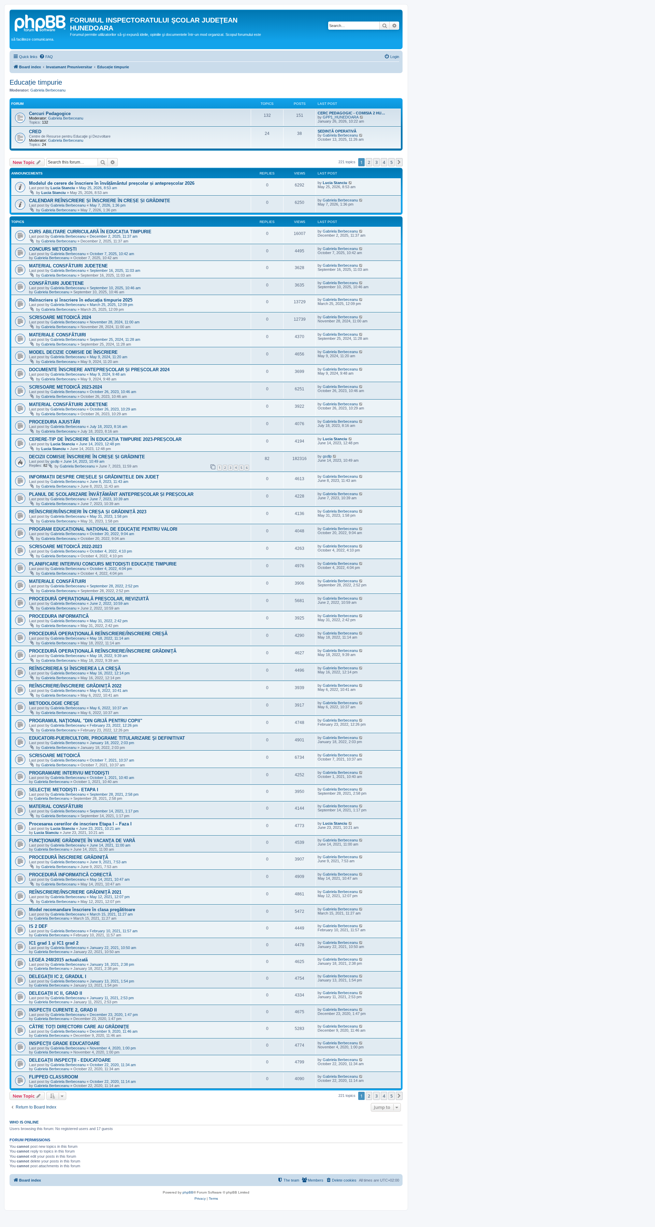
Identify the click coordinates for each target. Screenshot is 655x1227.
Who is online (24, 1122)
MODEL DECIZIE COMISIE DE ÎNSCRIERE (73, 352)
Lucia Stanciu (62, 188)
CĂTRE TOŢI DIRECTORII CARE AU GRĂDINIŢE (79, 1026)
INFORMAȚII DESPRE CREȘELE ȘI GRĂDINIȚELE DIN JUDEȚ (94, 476)
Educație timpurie (36, 82)
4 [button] (384, 162)
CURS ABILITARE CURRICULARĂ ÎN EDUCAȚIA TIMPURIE (90, 231)
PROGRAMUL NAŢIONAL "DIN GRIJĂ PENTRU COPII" (85, 720)
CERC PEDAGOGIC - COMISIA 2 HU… (351, 113)
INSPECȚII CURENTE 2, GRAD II (63, 1010)
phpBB (188, 1192)
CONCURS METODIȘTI (53, 249)
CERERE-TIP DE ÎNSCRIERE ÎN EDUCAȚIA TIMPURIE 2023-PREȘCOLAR (105, 439)
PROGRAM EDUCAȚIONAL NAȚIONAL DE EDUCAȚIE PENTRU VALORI (103, 529)
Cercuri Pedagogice (50, 113)
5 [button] (391, 162)
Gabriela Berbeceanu (48, 90)
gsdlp (54, 461)
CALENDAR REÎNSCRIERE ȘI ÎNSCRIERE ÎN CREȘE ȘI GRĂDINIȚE (99, 200)
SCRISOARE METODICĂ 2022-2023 (65, 546)
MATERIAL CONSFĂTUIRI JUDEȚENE (68, 265)
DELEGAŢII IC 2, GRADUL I (57, 976)
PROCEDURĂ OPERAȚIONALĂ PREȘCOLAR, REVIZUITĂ (89, 598)
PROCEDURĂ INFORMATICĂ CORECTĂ (70, 874)
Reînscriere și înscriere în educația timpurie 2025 (80, 300)
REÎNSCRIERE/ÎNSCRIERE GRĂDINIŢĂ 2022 (75, 685)
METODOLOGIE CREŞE (54, 703)
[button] (399, 162)
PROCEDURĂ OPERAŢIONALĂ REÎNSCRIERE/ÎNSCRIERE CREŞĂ (98, 633)
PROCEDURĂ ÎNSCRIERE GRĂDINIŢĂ (68, 857)
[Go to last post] (350, 183)
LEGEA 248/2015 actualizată (58, 959)
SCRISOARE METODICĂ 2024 (60, 317)
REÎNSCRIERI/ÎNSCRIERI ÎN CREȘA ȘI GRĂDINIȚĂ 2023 (87, 511)
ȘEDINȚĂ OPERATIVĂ (337, 131)
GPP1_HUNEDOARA (341, 117)
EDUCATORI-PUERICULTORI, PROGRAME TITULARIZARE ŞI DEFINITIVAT (107, 738)
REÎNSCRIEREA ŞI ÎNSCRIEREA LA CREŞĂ (75, 668)
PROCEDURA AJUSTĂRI (54, 421)
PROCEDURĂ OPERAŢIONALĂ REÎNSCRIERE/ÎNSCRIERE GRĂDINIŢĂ (102, 651)
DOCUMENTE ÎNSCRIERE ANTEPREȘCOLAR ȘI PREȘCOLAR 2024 (99, 369)
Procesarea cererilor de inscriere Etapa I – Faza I (80, 823)
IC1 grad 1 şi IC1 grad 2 (53, 943)
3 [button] (376, 162)
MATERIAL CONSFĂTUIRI (56, 806)
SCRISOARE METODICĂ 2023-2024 (65, 387)
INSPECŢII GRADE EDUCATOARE (64, 1043)
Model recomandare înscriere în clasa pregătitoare (82, 909)
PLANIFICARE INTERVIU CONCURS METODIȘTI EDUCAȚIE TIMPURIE (103, 564)
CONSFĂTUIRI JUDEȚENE (56, 283)
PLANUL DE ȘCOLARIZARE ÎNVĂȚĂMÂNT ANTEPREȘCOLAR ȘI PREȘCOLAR (111, 494)
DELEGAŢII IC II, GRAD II (55, 993)
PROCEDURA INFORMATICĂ (59, 616)
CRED (35, 131)
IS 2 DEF (38, 926)
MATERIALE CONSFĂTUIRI (57, 334)
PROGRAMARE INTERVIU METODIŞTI (69, 773)
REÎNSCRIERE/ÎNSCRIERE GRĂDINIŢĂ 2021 (75, 892)
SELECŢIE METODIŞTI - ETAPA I (63, 789)
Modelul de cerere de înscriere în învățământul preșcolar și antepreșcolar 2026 (111, 183)
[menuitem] (46, 57)
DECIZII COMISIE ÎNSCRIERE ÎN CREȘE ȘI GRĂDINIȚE (87, 456)
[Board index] (40, 22)
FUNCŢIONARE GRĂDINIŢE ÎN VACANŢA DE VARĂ (82, 840)
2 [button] (369, 162)
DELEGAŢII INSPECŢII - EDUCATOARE (70, 1060)
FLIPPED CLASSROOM (53, 1076)
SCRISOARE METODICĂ (54, 755)
